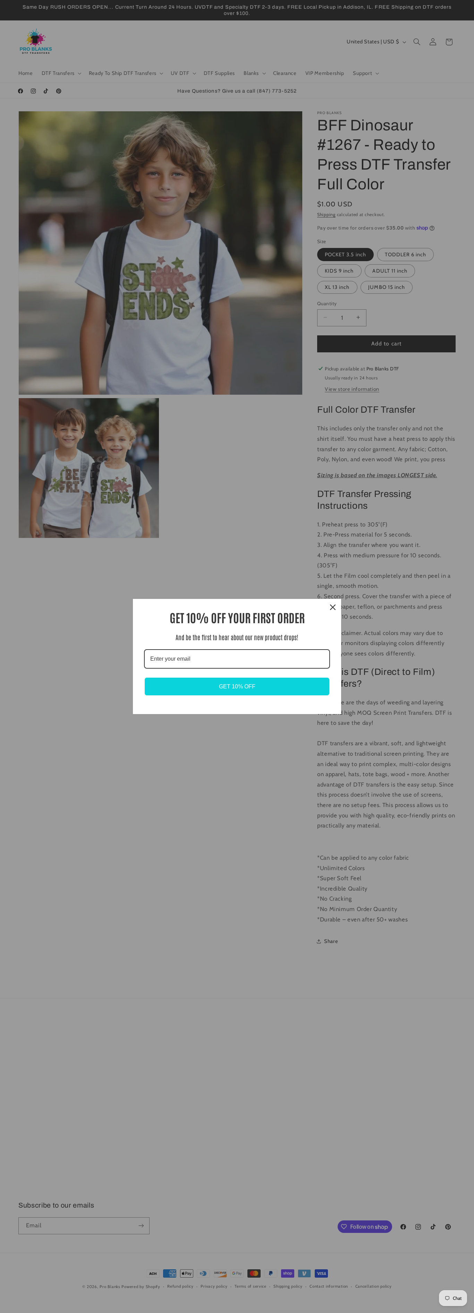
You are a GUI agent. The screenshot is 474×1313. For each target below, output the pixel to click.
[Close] (332, 607)
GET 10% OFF (237, 686)
